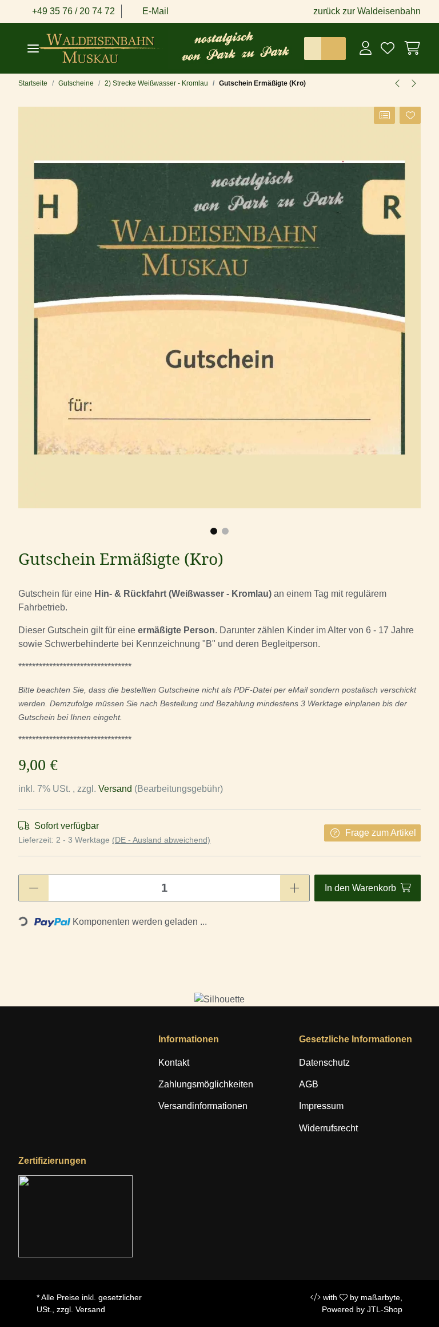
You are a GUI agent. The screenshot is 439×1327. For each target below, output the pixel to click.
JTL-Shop (384, 1309)
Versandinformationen (203, 1106)
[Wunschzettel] (387, 48)
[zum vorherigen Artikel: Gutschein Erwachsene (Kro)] (397, 83)
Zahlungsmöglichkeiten (205, 1084)
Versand (116, 789)
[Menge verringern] (34, 888)
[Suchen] (333, 48)
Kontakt (173, 1062)
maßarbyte (380, 1297)
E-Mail (154, 11)
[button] (365, 48)
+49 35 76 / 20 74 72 (72, 11)
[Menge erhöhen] (294, 888)
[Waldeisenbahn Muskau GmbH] (103, 48)
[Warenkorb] (410, 48)
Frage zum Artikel (380, 833)
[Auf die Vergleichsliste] (384, 115)
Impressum (321, 1106)
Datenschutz (324, 1062)
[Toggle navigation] (33, 48)
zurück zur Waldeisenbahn (367, 11)
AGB (308, 1084)
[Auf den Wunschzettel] (410, 115)
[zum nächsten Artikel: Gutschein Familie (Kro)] (413, 83)
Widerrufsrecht (328, 1128)
